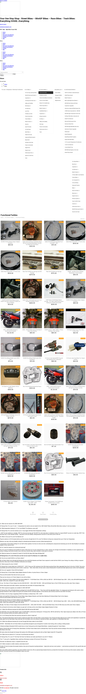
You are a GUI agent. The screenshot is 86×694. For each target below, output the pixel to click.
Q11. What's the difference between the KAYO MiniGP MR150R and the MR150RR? (19, 609)
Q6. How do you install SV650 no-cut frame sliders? (12, 558)
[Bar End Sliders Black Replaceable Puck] (54, 433)
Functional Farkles (20, 217)
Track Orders (43, 514)
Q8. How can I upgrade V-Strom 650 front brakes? (11, 570)
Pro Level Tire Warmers (8, 34)
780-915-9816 (3, 24)
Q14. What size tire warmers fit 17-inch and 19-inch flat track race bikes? (17, 634)
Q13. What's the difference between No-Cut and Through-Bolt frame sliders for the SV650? (21, 621)
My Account (33, 514)
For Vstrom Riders (9, 217)
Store (4, 33)
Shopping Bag (53, 514)
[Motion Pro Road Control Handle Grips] (75, 462)
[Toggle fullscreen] (3, 692)
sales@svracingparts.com (5, 26)
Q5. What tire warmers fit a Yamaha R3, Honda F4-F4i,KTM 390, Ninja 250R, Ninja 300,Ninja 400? (22, 553)
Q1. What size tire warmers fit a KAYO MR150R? (11, 523)
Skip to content (3, 0)
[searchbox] (12, 72)
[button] (43, 41)
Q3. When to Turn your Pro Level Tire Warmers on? (12, 536)
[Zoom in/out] (4, 692)
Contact (4, 37)
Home (4, 32)
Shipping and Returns (8, 36)
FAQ (4, 38)
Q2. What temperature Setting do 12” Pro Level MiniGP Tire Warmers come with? (19, 528)
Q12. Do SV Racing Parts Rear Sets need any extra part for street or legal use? (18, 615)
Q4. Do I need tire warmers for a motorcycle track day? (13, 547)
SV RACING (6, 687)
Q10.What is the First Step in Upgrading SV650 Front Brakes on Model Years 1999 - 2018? (21, 593)
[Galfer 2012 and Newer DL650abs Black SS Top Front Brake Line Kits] (10, 433)
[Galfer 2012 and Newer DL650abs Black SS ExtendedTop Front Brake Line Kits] (75, 403)
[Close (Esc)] (0, 692)
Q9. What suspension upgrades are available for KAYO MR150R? (15, 587)
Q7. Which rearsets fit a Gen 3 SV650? (9, 564)
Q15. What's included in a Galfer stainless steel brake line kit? (14, 644)
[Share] (1, 692)
